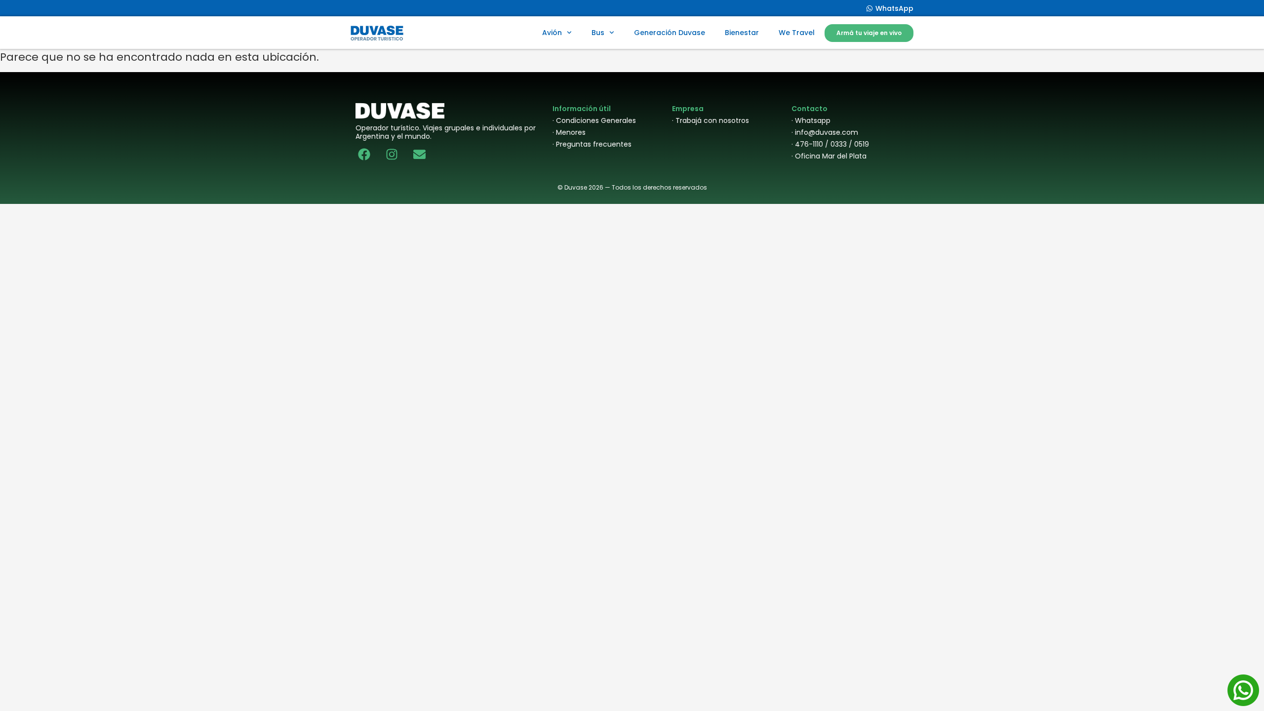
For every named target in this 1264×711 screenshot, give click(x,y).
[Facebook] (364, 154)
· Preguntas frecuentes (592, 144)
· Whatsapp (810, 120)
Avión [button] (552, 33)
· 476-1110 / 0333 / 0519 (830, 144)
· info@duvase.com (824, 132)
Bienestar (742, 33)
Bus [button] (598, 33)
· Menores (569, 132)
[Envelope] (419, 154)
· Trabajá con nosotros (710, 120)
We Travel (797, 33)
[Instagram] (391, 154)
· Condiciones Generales (594, 120)
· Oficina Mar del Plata (829, 156)
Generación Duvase (669, 33)
